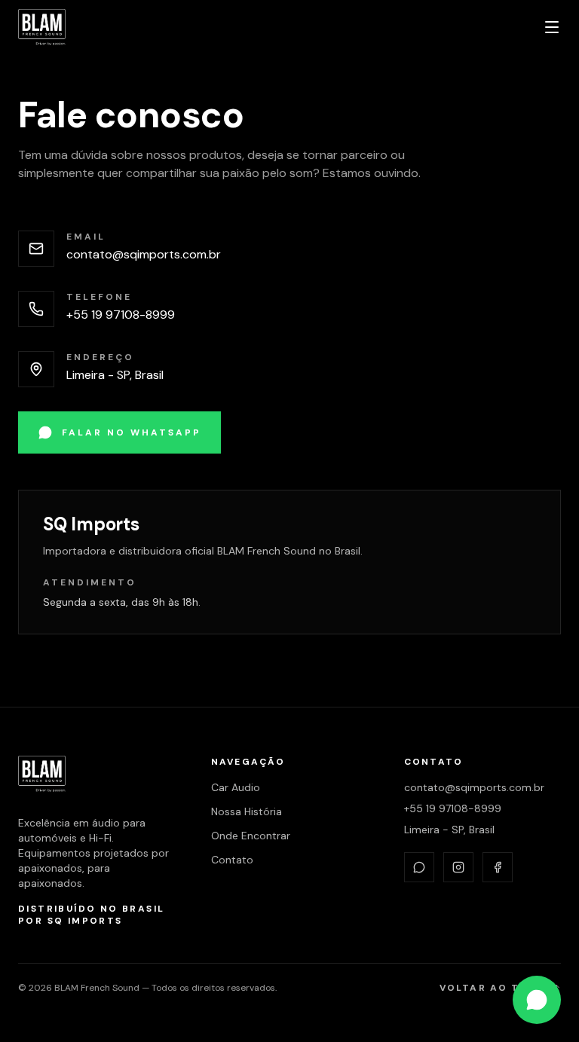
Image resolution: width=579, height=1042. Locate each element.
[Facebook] (497, 867)
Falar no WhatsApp (131, 432)
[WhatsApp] (419, 867)
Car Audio (235, 787)
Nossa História (246, 811)
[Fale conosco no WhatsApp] (537, 1000)
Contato (232, 859)
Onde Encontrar (250, 835)
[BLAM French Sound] (42, 27)
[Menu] (552, 27)
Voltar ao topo (493, 988)
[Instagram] (458, 867)
